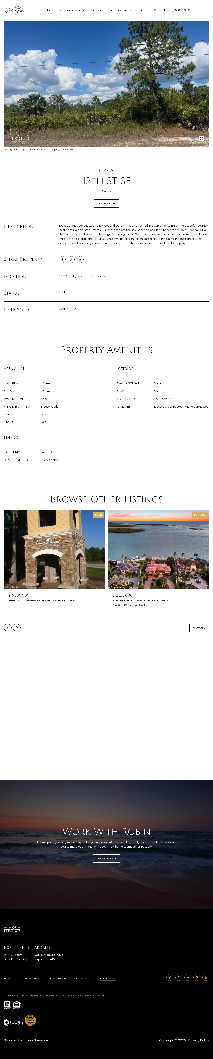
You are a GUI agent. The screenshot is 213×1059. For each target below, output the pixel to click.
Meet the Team (30, 978)
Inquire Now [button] (106, 203)
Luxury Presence (35, 1040)
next (25, 138)
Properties (73, 10)
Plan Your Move (127, 10)
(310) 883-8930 (181, 10)
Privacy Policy (198, 1040)
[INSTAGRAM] (178, 977)
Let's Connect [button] (106, 858)
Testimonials (83, 978)
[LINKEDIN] (187, 977)
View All (199, 627)
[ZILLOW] (205, 977)
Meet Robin (48, 10)
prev (16, 138)
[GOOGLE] (196, 977)
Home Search (98, 10)
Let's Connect (108, 978)
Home (7, 978)
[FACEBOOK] (169, 977)
